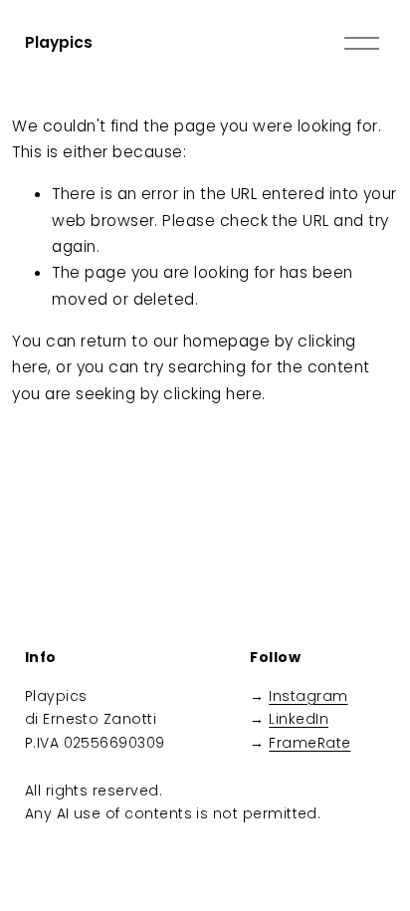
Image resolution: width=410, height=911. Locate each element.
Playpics (59, 42)
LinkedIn (298, 719)
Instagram (308, 696)
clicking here (212, 393)
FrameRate (309, 743)
